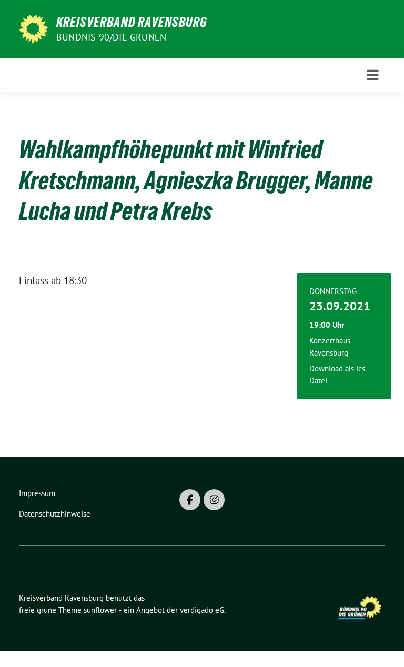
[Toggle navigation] (372, 75)
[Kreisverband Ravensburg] (33, 28)
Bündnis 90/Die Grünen (111, 37)
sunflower (100, 610)
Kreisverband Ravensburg (131, 22)
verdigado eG (202, 610)
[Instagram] (214, 499)
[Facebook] (189, 499)
